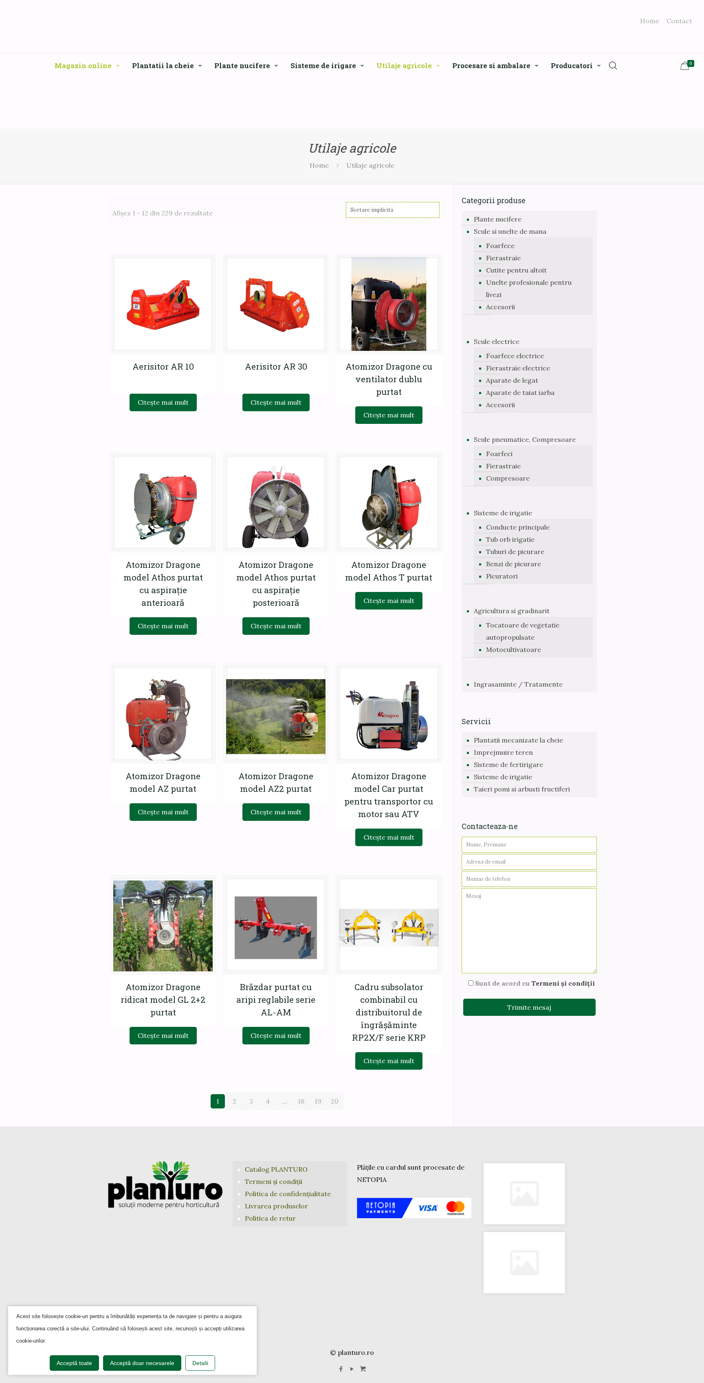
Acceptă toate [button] (74, 1363)
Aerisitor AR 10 (163, 366)
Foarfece (500, 246)
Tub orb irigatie (510, 539)
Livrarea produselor (276, 1206)
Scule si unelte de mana (510, 231)
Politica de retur (270, 1218)
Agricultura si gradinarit (512, 611)
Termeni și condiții (563, 983)
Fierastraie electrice (518, 368)
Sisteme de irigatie (503, 513)
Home (649, 21)
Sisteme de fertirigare (508, 764)
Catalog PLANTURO (276, 1169)
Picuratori (502, 576)
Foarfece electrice (515, 356)
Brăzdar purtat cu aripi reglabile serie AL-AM (275, 999)
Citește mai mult (163, 402)
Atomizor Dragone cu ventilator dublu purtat (388, 379)
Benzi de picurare (513, 564)
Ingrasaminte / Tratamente (518, 684)
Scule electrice (496, 341)
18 (301, 1101)
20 (335, 1101)
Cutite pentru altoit (516, 270)
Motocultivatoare (513, 649)
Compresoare (508, 478)
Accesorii (500, 307)
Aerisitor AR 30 (276, 366)
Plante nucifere (497, 219)
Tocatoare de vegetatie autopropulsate (522, 631)
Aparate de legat (512, 380)
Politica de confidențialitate (288, 1194)
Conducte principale (518, 527)
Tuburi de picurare (515, 551)
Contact (679, 21)
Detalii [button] (200, 1363)
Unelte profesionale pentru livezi (529, 288)
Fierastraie (503, 258)
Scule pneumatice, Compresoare (525, 439)
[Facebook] (341, 1369)
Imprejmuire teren (503, 752)
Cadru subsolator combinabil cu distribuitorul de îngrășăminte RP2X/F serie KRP (389, 1012)
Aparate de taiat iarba (520, 392)
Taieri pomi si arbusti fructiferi (522, 789)
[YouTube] (352, 1369)
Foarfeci (499, 454)
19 (318, 1101)
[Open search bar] (613, 65)
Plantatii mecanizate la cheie (518, 740)
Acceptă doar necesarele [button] (142, 1363)
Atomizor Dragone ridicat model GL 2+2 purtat (163, 999)
